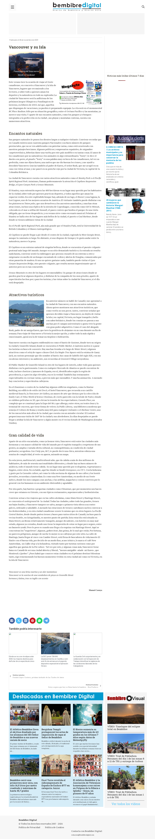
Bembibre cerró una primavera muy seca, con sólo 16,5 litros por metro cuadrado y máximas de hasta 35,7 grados (24, 785)
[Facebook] (12, 621)
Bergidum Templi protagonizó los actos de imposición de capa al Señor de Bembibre (55, 733)
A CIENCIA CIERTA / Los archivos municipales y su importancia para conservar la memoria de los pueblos (114, 155)
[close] (12, 7)
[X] (19, 621)
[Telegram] (46, 621)
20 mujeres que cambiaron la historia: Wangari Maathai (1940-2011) (114, 205)
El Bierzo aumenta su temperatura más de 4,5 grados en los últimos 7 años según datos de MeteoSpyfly (85, 734)
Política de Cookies (54, 827)
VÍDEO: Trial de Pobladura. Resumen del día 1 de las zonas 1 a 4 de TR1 (125, 794)
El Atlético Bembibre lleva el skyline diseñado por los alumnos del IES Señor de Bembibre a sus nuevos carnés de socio (24, 734)
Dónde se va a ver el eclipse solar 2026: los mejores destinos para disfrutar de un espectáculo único (21, 659)
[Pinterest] (33, 621)
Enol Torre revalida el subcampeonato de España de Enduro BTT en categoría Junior (56, 784)
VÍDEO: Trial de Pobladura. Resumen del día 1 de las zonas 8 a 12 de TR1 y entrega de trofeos (125, 758)
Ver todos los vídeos (126, 804)
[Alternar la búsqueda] (143, 6)
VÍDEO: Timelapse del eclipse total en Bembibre (123, 728)
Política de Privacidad (29, 827)
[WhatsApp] (39, 621)
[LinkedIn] (26, 621)
